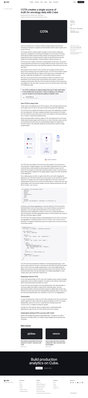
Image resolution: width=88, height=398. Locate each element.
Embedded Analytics (40, 386)
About (54, 382)
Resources (55, 2)
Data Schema (58, 106)
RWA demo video (28, 85)
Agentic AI (38, 382)
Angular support (35, 166)
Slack (39, 215)
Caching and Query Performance (43, 393)
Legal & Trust (56, 387)
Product (31, 2)
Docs (21, 382)
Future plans (73, 50)
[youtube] (78, 382)
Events (21, 387)
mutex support (24, 183)
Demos (45, 2)
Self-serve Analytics (40, 391)
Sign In (74, 2)
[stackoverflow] (80, 382)
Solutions (37, 2)
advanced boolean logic (54, 263)
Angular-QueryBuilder (53, 271)
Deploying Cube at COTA (75, 48)
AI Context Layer (40, 387)
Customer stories (8, 8)
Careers (55, 386)
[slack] (73, 382)
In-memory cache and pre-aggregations (31, 206)
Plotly (22, 171)
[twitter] (75, 382)
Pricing (50, 2)
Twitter (41, 317)
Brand (54, 384)
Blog (42, 2)
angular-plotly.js (45, 171)
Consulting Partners (24, 391)
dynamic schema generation (44, 217)
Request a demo (48, 368)
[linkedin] (82, 382)
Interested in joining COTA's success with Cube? (76, 53)
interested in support (49, 122)
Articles (21, 386)
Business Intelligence (40, 384)
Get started (80, 2)
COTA (22, 46)
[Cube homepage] (6, 2)
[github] (71, 382)
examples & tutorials (33, 315)
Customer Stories (23, 389)
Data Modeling (39, 389)
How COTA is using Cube (75, 47)
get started (44, 315)
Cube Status (73, 393)
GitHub (53, 289)
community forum (51, 287)
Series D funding (25, 65)
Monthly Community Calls (51, 290)
